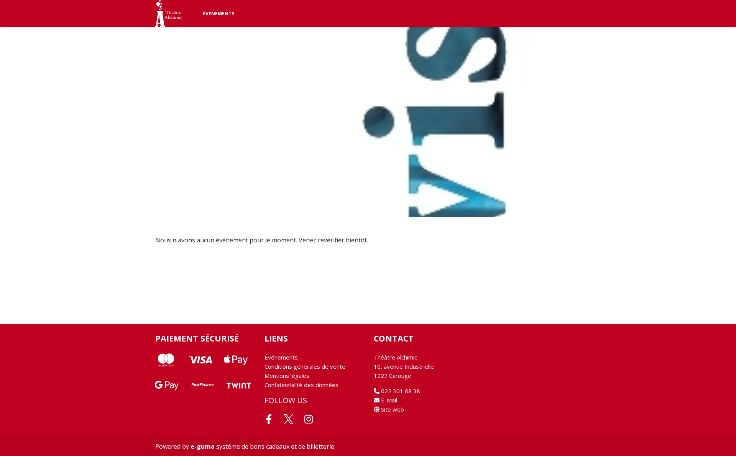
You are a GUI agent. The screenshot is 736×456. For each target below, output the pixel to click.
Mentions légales (286, 375)
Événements (218, 13)
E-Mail (388, 400)
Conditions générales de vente (304, 366)
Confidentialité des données (301, 385)
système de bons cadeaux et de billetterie (262, 446)
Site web (392, 409)
